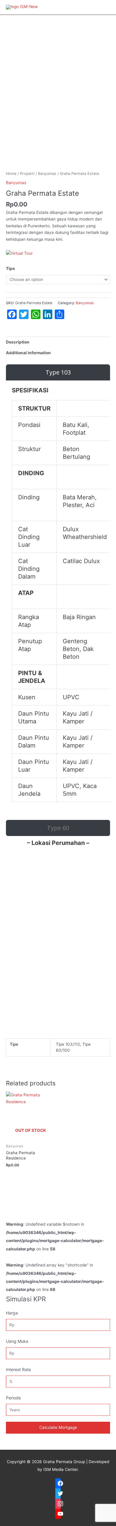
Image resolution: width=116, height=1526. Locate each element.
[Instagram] (58, 1503)
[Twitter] (58, 1493)
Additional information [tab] (28, 352)
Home (11, 173)
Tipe (10, 268)
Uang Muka (17, 1341)
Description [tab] (17, 342)
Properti (27, 173)
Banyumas (47, 173)
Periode (13, 1397)
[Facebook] (58, 1483)
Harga (12, 1312)
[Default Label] (58, 1513)
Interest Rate (18, 1369)
